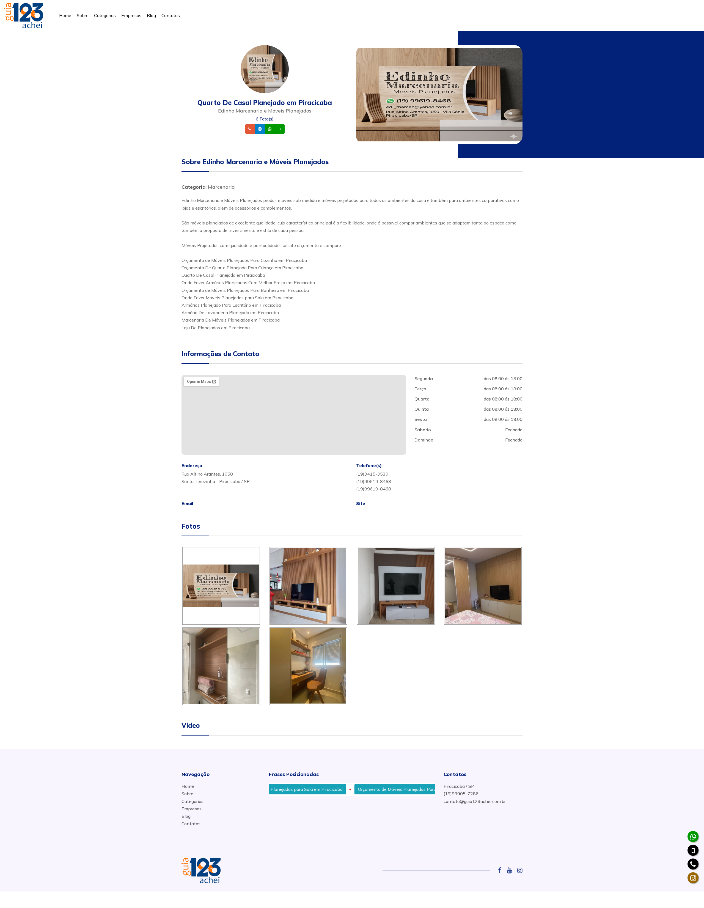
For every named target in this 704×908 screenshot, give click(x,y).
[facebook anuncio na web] (502, 870)
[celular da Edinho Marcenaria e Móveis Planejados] (693, 850)
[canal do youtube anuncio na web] (511, 870)
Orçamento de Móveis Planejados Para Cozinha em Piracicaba (391, 789)
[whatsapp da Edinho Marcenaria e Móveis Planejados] (693, 836)
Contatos (170, 15)
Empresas (131, 15)
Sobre (83, 15)
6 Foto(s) (265, 119)
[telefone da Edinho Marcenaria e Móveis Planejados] (693, 863)
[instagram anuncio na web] (519, 870)
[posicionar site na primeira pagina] (23, 14)
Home (65, 15)
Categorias (105, 15)
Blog (151, 15)
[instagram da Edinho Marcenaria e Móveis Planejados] (693, 877)
